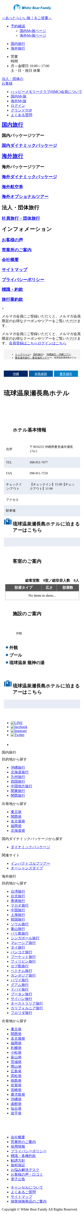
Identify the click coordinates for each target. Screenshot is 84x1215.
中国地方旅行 (21, 786)
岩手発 (16, 1113)
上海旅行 (18, 915)
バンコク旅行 (21, 952)
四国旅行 (18, 781)
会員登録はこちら (23, 343)
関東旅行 (18, 791)
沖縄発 (16, 1099)
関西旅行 (18, 795)
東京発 (16, 812)
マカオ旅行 (20, 905)
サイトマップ (14, 269)
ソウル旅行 (20, 924)
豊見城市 (66, 374)
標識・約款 (12, 289)
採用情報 (18, 1146)
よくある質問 (21, 115)
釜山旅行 (18, 929)
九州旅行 (18, 777)
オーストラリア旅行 (27, 1003)
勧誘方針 (18, 1160)
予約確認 (18, 26)
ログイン (18, 106)
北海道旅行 (20, 772)
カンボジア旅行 (23, 975)
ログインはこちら (52, 343)
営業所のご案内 (17, 249)
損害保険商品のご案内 (29, 1201)
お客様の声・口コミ (27, 1174)
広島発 (16, 1071)
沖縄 (16, 374)
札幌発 (16, 1048)
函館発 (16, 1104)
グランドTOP (21, 110)
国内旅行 (18, 44)
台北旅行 (18, 896)
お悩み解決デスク (25, 1170)
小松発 (16, 1052)
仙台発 (16, 1108)
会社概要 (10, 259)
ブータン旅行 (21, 994)
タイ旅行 (18, 947)
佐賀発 (16, 1085)
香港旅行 (18, 901)
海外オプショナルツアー (25, 196)
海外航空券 (12, 186)
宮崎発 (16, 1090)
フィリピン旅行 (23, 961)
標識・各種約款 (23, 1156)
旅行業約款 (12, 299)
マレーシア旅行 (23, 943)
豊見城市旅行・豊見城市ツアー (32, 357)
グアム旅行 (20, 985)
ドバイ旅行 (20, 989)
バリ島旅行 (20, 933)
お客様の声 (12, 239)
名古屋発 (18, 821)
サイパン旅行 (21, 999)
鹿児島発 (18, 1094)
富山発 (16, 1057)
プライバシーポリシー (23, 279)
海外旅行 (18, 48)
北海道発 (18, 830)
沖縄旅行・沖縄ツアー (58, 354)
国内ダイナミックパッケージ (29, 145)
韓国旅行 (18, 919)
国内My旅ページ (33, 31)
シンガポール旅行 (25, 938)
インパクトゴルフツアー (30, 863)
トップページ (22, 354)
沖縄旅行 (18, 767)
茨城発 (16, 1062)
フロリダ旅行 (21, 1013)
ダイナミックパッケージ (30, 847)
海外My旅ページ (33, 35)
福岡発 (16, 826)
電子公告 (18, 1179)
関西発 (16, 816)
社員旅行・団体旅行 (21, 218)
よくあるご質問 (23, 1192)
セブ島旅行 (20, 966)
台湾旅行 (18, 891)
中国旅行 (18, 910)
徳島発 (16, 1080)
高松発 (16, 1076)
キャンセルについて (27, 1187)
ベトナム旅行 (21, 971)
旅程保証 (18, 1165)
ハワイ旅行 (20, 980)
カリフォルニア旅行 (27, 1008)
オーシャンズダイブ (27, 868)
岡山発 (16, 1066)
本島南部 (40, 374)
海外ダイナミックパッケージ (29, 176)
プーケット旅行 (23, 957)
